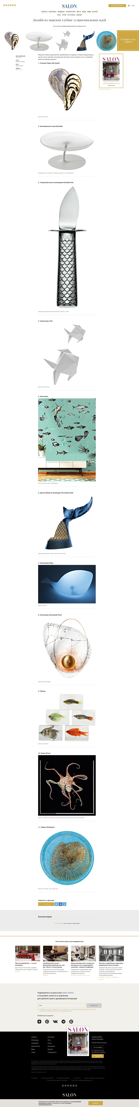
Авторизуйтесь (58, 923)
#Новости (17, 971)
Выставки (51, 1037)
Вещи (33, 1049)
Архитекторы (35, 1046)
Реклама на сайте (47, 1078)
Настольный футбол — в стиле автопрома (26, 964)
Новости (34, 1037)
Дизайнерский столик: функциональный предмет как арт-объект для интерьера (54, 965)
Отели (50, 1043)
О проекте (34, 1078)
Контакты (77, 1078)
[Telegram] (64, 904)
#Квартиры (108, 977)
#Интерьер (73, 975)
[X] (56, 904)
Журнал (50, 1049)
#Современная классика (83, 975)
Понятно (96, 1103)
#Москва (101, 979)
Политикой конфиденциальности (49, 1010)
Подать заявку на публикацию (94, 1078)
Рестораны (51, 1046)
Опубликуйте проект (98, 1056)
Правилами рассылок (66, 1010)
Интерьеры (35, 1040)
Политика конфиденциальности (81, 1080)
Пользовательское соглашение (57, 1080)
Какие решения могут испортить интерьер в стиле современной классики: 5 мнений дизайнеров (82, 965)
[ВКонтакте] (60, 904)
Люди (33, 1052)
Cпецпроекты (52, 1052)
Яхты (49, 1040)
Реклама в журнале (63, 1078)
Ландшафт (34, 1043)
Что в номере (97, 1047)
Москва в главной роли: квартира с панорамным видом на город (111, 964)
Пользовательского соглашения (87, 1009)
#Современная (115, 977)
